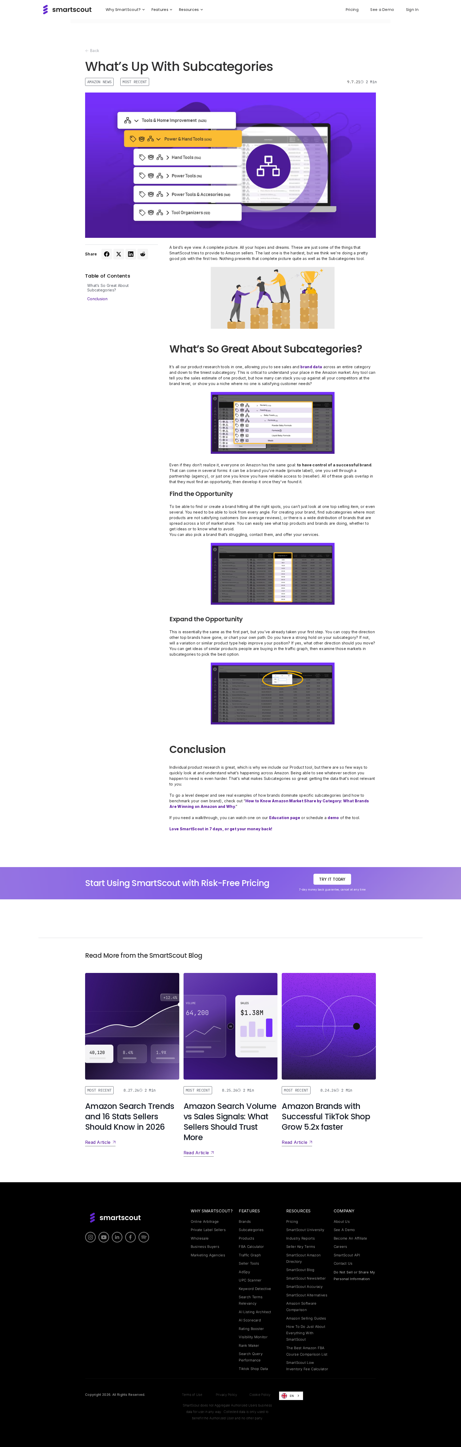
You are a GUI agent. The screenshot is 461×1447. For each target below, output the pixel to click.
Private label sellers (208, 1230)
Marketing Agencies (208, 1255)
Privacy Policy (226, 1395)
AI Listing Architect (255, 1312)
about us (342, 1221)
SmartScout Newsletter (306, 1278)
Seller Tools (249, 1263)
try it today (332, 879)
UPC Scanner (250, 1280)
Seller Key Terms (300, 1246)
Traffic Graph (250, 1255)
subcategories (251, 1230)
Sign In (412, 9)
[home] (67, 9)
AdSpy (244, 1272)
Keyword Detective (255, 1288)
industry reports (300, 1238)
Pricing (352, 9)
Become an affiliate (350, 1238)
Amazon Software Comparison (301, 1306)
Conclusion (97, 299)
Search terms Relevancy (251, 1300)
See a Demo (382, 9)
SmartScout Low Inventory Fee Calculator (307, 1365)
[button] (125, 9)
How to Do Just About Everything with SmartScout (305, 1332)
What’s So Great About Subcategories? (108, 287)
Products (246, 1238)
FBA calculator (251, 1246)
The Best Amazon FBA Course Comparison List (307, 1351)
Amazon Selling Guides (306, 1318)
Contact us (343, 1263)
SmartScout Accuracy (304, 1286)
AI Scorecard (250, 1320)
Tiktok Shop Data (253, 1368)
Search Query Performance (251, 1357)
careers (340, 1246)
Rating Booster (251, 1328)
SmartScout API (347, 1255)
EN (292, 1396)
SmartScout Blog (300, 1270)
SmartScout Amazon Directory (303, 1258)
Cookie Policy (260, 1395)
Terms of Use (192, 1395)
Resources (298, 1210)
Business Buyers (205, 1246)
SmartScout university (305, 1230)
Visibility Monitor (253, 1337)
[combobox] (291, 1396)
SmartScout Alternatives (306, 1295)
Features (249, 1210)
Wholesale (200, 1238)
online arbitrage (205, 1221)
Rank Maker (249, 1345)
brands (245, 1221)
